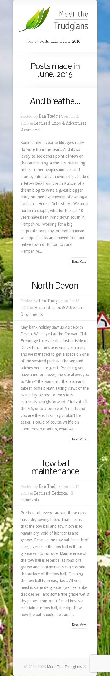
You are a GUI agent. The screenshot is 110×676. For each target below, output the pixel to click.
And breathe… (55, 101)
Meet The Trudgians (65, 666)
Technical (60, 493)
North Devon (55, 286)
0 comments (32, 314)
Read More (79, 261)
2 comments (32, 129)
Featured (42, 123)
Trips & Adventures (69, 123)
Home (31, 41)
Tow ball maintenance (55, 468)
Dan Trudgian (51, 116)
